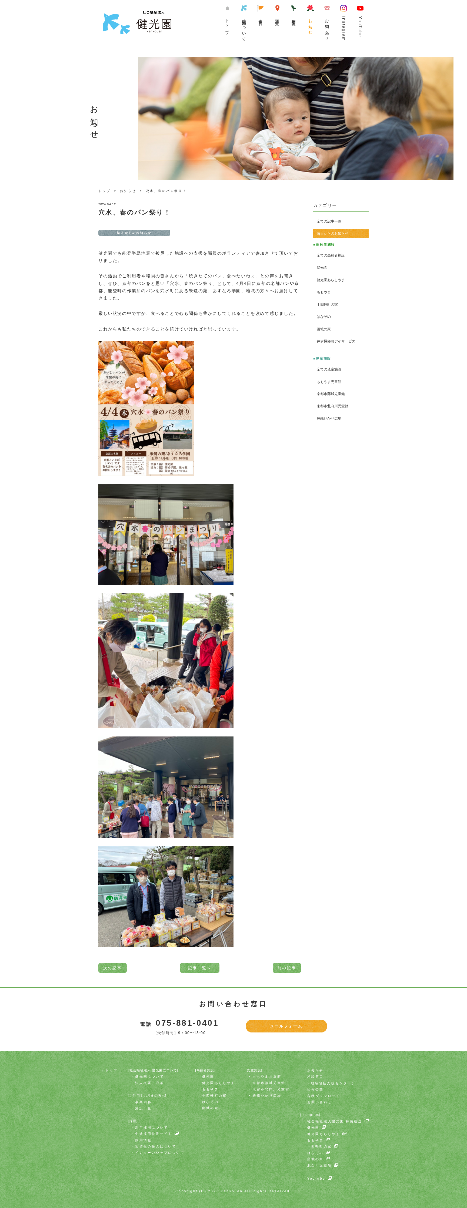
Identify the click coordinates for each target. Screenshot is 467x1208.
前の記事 (287, 968)
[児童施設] (254, 1070)
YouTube (360, 26)
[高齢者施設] (205, 1070)
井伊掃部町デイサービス (336, 341)
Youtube (316, 1178)
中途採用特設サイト (153, 1134)
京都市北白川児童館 (332, 406)
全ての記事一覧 (329, 221)
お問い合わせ (327, 27)
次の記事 (112, 968)
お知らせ (310, 24)
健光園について (244, 28)
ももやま (324, 292)
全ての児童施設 (329, 369)
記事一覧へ (199, 968)
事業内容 (260, 17)
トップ (227, 24)
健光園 (322, 267)
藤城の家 (324, 329)
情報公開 (315, 1089)
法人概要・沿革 (149, 1083)
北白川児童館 (319, 1165)
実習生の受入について (155, 1146)
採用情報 (143, 1140)
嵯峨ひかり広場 (329, 418)
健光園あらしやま (331, 280)
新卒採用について (151, 1127)
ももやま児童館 (329, 382)
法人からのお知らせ (332, 233)
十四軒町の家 (327, 304)
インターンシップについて (159, 1153)
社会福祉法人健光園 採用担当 (334, 1121)
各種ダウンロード (323, 1096)
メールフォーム (286, 1026)
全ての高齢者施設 (331, 255)
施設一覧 (277, 17)
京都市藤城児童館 (331, 394)
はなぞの (324, 317)
